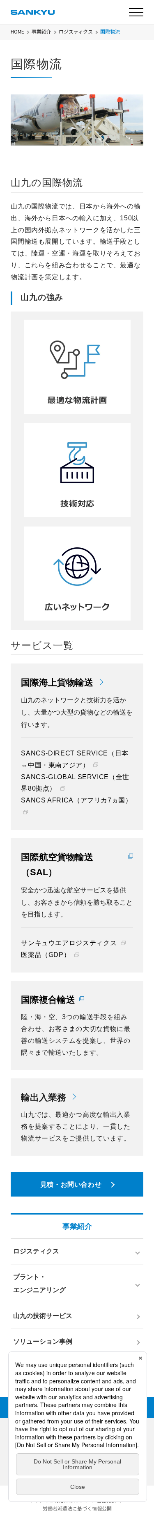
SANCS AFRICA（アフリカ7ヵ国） (76, 800)
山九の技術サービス (42, 1315)
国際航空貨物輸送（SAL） (57, 864)
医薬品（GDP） (45, 954)
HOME (17, 31)
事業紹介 (41, 31)
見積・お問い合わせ (71, 1184)
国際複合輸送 (48, 1000)
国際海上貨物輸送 (57, 682)
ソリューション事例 (42, 1341)
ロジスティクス (76, 31)
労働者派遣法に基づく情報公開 (77, 1508)
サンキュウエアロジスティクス (69, 942)
